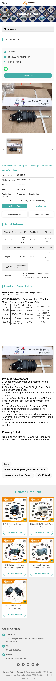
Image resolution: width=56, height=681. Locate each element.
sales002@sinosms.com (19, 57)
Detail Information (14, 214)
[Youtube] (32, 665)
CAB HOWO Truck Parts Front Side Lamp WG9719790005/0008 (14, 607)
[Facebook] (23, 665)
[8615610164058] (37, 665)
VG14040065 (44, 475)
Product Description (41, 214)
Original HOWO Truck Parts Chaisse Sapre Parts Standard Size (41, 525)
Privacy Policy (8, 672)
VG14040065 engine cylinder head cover (24, 470)
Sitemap (20, 672)
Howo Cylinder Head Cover (17, 475)
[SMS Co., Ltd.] (29, 3)
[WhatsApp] (5, 69)
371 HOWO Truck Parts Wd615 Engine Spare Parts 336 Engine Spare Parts (14, 566)
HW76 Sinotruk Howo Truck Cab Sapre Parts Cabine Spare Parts (14, 525)
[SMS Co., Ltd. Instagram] (28, 665)
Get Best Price (15, 206)
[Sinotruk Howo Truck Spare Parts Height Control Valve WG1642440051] (27, 109)
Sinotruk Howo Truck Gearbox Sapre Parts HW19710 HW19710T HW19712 (41, 566)
